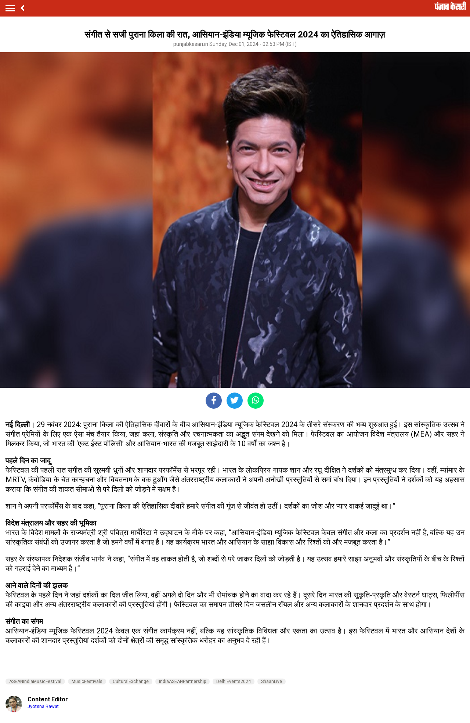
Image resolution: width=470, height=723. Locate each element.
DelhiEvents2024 (233, 681)
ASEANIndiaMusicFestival (35, 681)
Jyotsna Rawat (43, 706)
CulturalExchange (131, 681)
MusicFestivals (87, 681)
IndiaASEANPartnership (182, 681)
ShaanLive (271, 681)
